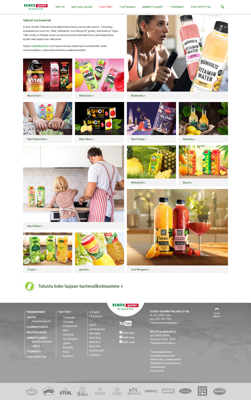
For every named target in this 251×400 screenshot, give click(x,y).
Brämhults (68, 347)
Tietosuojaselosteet (161, 351)
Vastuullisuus (81, 7)
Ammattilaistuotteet (42, 341)
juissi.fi (92, 324)
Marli (65, 330)
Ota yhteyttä (201, 7)
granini (66, 343)
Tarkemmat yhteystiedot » (164, 322)
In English (94, 311)
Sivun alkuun (216, 315)
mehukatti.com (97, 329)
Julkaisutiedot (157, 366)
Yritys (60, 7)
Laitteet (36, 345)
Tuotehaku (127, 7)
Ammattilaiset (152, 7)
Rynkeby (68, 355)
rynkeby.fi (94, 354)
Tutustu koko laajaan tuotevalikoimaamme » (80, 286)
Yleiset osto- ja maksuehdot (165, 359)
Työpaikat (177, 7)
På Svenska (95, 316)
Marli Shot (94, 341)
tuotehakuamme (39, 46)
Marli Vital (94, 346)
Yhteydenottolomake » (162, 342)
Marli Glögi (95, 337)
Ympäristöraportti (41, 321)
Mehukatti (68, 334)
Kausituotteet (70, 326)
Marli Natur (95, 333)
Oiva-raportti (157, 370)
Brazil (66, 351)
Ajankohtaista (37, 326)
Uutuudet (68, 321)
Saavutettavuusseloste (162, 355)
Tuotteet (106, 7)
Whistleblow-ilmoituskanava (165, 363)
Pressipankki (36, 311)
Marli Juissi (128, 342)
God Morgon (70, 338)
